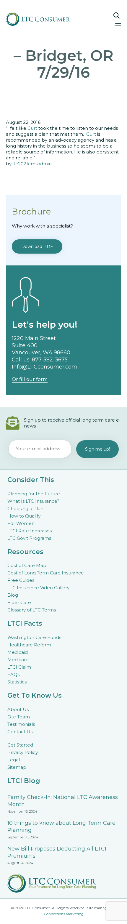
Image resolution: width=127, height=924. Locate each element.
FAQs (13, 674)
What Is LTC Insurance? (33, 501)
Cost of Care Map (26, 565)
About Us (18, 709)
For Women (21, 523)
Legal (13, 760)
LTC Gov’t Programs (29, 538)
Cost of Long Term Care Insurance (45, 573)
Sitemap (16, 767)
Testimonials (21, 724)
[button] (37, 246)
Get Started (20, 745)
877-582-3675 (50, 359)
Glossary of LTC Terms (31, 610)
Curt (32, 128)
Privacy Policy (22, 752)
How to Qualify (23, 516)
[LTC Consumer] (48, 19)
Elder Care (19, 602)
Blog (12, 595)
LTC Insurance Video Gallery (38, 587)
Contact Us (19, 731)
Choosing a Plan (25, 508)
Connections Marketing (64, 914)
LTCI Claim (19, 667)
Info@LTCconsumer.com (44, 366)
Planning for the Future (33, 494)
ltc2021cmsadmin (32, 163)
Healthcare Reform (29, 645)
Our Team (18, 717)
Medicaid (17, 652)
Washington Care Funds (34, 637)
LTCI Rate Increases (29, 531)
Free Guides (20, 580)
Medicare (18, 659)
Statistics (17, 682)
